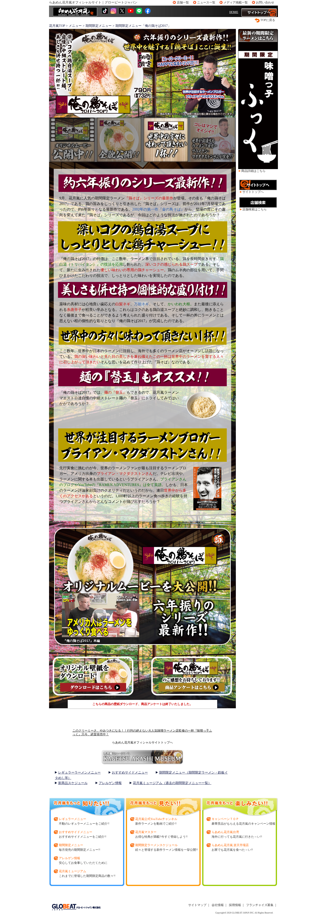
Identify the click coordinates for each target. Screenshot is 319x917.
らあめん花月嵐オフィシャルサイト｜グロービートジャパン (93, 2)
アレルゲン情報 (110, 783)
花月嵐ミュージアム (72, 871)
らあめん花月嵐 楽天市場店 (230, 845)
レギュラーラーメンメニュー (79, 772)
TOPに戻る (267, 20)
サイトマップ (197, 905)
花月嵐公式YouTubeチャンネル (156, 819)
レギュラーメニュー (72, 819)
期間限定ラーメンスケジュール (156, 845)
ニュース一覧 (206, 2)
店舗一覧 (183, 2)
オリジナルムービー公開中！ (72, 140)
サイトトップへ (253, 192)
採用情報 (235, 905)
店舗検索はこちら (254, 209)
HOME (233, 12)
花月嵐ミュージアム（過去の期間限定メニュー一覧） (172, 783)
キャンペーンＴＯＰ (225, 819)
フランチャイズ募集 (259, 905)
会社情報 (218, 905)
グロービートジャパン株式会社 (76, 907)
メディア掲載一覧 (235, 2)
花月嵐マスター (145, 832)
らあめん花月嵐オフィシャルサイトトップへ (142, 742)
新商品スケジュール (73, 783)
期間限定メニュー (71, 845)
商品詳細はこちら (253, 171)
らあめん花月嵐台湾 (225, 832)
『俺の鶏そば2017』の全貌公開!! (119, 140)
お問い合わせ (265, 2)
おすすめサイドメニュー (130, 772)
